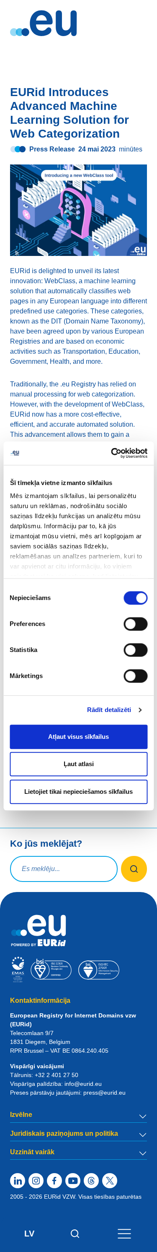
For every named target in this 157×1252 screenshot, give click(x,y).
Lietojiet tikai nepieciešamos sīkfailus (78, 791)
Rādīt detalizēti (109, 709)
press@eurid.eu (104, 1092)
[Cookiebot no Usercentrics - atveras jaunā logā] (111, 453)
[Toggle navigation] (124, 1233)
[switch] (135, 624)
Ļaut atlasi (79, 763)
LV (29, 1233)
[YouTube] (72, 1180)
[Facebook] (54, 1180)
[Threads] (91, 1180)
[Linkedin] (17, 1180)
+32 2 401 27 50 (56, 1075)
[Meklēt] (75, 1234)
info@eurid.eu (83, 1083)
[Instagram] (36, 1180)
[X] (109, 1180)
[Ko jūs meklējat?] (134, 869)
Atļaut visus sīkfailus (78, 736)
